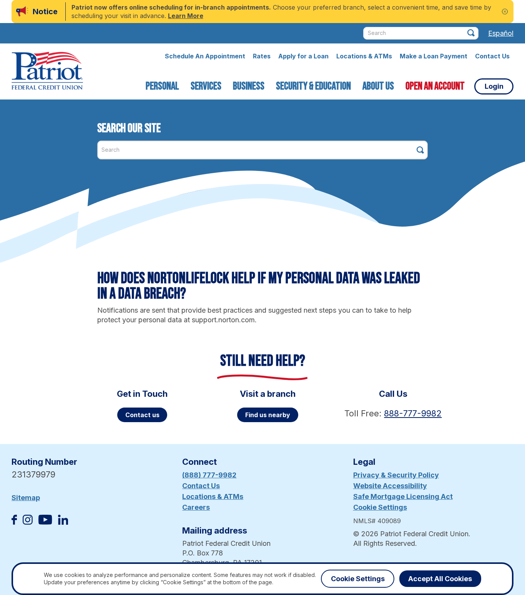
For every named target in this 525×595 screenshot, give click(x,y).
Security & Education (313, 86)
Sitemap (26, 498)
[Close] (505, 12)
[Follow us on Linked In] (63, 522)
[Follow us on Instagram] (28, 522)
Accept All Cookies (440, 579)
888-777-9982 (413, 413)
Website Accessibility (390, 486)
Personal (162, 86)
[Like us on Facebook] (14, 522)
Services (206, 86)
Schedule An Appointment (205, 56)
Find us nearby (267, 415)
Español (500, 33)
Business (248, 86)
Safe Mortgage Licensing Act (403, 496)
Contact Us (492, 56)
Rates (262, 56)
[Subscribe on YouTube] (45, 522)
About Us (378, 86)
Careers (196, 507)
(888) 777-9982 (209, 475)
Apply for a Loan (303, 56)
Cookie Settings (380, 507)
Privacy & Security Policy (396, 475)
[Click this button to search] (471, 32)
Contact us (142, 415)
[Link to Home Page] (47, 72)
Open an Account (435, 86)
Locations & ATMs (364, 56)
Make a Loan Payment (433, 56)
